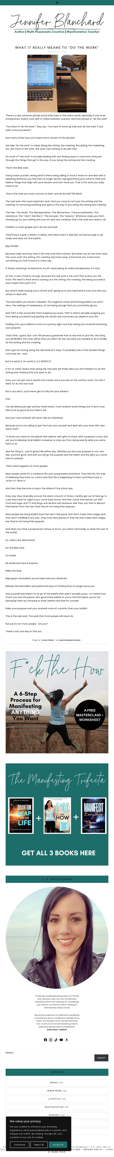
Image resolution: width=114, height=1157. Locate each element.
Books (54, 1083)
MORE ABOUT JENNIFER (57, 1030)
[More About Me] (57, 938)
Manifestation (54, 1107)
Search (9, 1052)
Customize (19, 1144)
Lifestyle (54, 1099)
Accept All (58, 1144)
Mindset (54, 1115)
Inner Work (48, 640)
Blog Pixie (59, 1152)
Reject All (39, 1144)
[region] (38, 1133)
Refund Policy (93, 1149)
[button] (57, 2)
